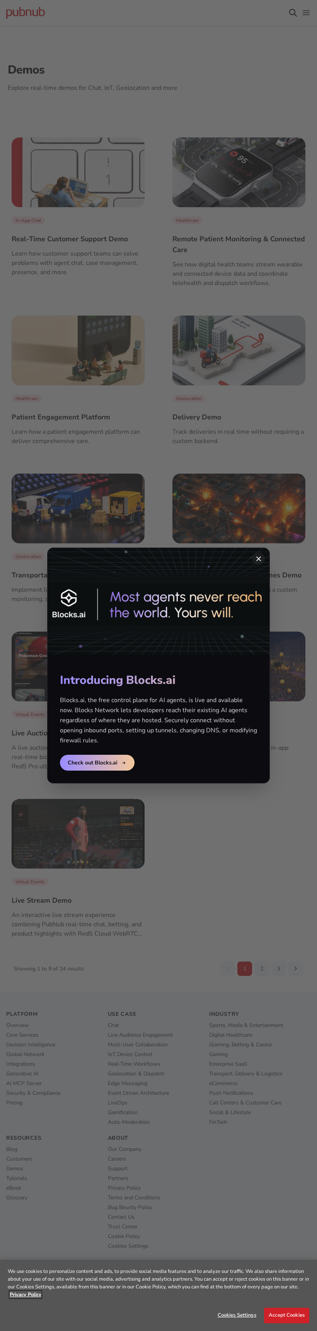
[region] (158, 1295)
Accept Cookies (287, 1315)
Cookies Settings (237, 1315)
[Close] (258, 559)
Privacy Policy (25, 1294)
